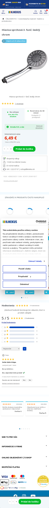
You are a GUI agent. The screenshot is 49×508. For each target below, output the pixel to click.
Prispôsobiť (23, 276)
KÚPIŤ (12, 292)
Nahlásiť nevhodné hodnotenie (11, 383)
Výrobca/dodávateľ (10, 181)
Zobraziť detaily (35, 261)
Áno (24, 380)
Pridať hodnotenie (9, 322)
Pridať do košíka (30, 501)
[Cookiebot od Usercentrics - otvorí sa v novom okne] (35, 221)
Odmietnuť (24, 284)
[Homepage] (14, 12)
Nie (30, 380)
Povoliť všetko (25, 269)
